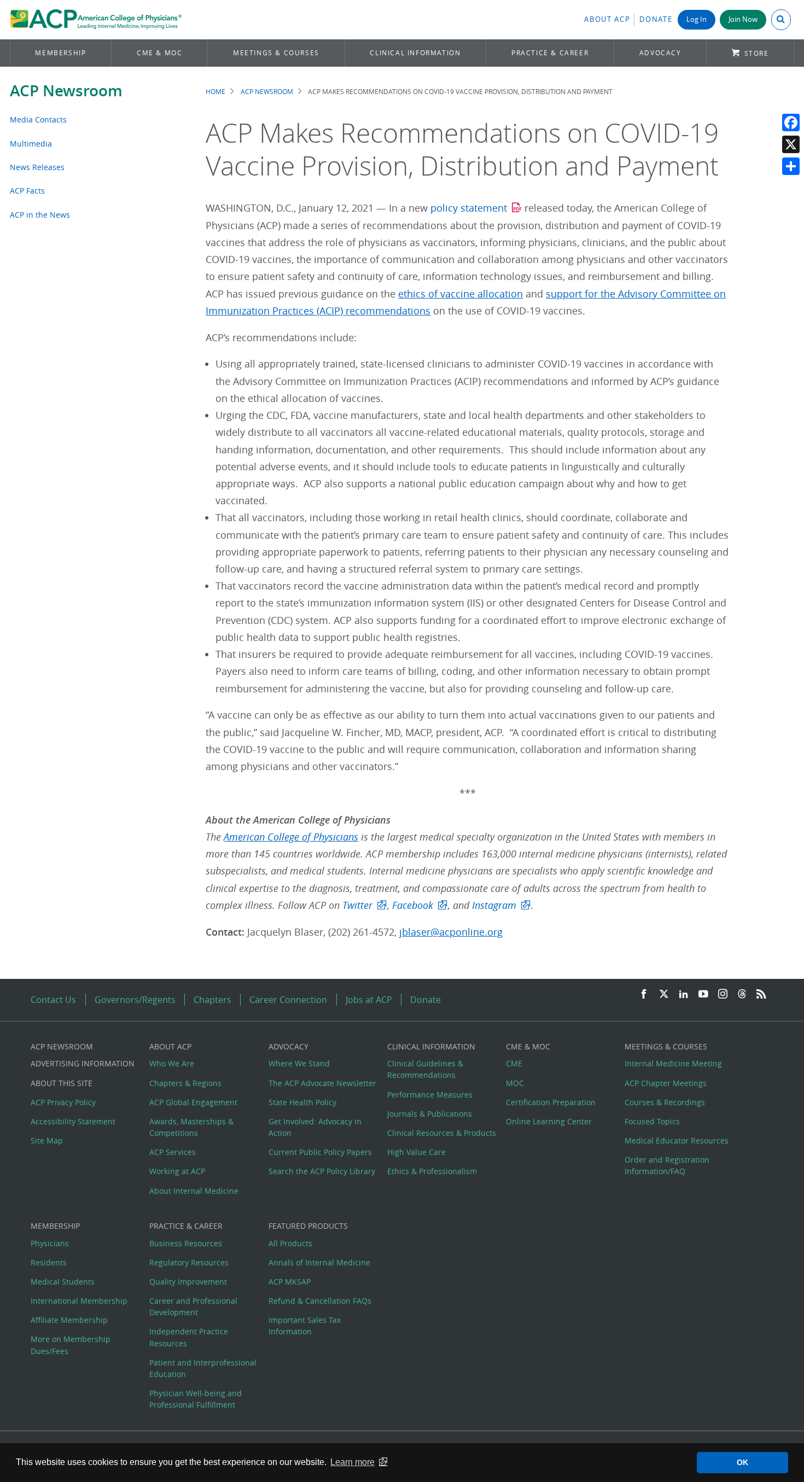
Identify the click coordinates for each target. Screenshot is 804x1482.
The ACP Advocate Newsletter (322, 1083)
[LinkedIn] (684, 994)
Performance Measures (430, 1094)
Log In (696, 19)
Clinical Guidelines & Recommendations (425, 1069)
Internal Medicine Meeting (673, 1063)
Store (756, 53)
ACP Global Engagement (193, 1102)
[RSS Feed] (761, 994)
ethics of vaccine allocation (460, 294)
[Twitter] (664, 994)
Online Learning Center (549, 1121)
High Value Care (416, 1152)
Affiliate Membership (69, 1320)
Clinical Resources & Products (441, 1133)
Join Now (743, 19)
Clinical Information (415, 52)
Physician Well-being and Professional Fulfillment (195, 1399)
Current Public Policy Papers (320, 1152)
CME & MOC (159, 52)
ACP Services (172, 1152)
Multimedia (31, 143)
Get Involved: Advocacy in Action (315, 1127)
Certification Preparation (551, 1102)
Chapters (212, 1000)
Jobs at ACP (369, 1000)
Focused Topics (652, 1121)
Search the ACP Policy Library (322, 1171)
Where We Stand (299, 1063)
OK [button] (742, 1462)
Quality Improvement (188, 1281)
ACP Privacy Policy (63, 1102)
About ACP (607, 19)
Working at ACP (177, 1171)
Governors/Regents (135, 1000)
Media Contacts (38, 119)
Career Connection (288, 1000)
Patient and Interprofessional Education (203, 1368)
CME (514, 1063)
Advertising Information (83, 1063)
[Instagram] (723, 994)
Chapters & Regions (185, 1083)
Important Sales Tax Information (305, 1326)
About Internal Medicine (193, 1191)
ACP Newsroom (66, 90)
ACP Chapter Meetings (666, 1083)
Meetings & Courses (276, 52)
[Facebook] (791, 122)
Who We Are (171, 1063)
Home (215, 91)
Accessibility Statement (73, 1121)
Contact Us (53, 1000)
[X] (791, 144)
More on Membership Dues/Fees (70, 1345)
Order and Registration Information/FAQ (667, 1165)
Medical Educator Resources (677, 1140)
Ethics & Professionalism (432, 1171)
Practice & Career (550, 52)
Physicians (50, 1243)
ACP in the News (40, 214)
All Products (290, 1243)
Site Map (47, 1140)
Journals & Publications (429, 1113)
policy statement (468, 208)
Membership (60, 52)
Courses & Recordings (665, 1102)
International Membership (79, 1301)
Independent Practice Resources (188, 1337)
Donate (655, 19)
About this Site (61, 1083)
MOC (515, 1083)
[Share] (791, 166)
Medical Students (63, 1281)
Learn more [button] (352, 1462)
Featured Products (308, 1226)
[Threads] (742, 994)
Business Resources (185, 1243)
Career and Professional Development (193, 1306)
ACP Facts (27, 190)
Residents (49, 1262)
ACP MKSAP (290, 1281)
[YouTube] (703, 994)
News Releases (37, 167)
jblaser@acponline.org (451, 932)
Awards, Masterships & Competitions (191, 1127)
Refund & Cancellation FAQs (320, 1301)
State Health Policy (302, 1102)
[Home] (96, 19)
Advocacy (660, 52)
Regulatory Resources (189, 1262)
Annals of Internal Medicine (319, 1262)
